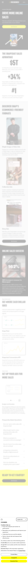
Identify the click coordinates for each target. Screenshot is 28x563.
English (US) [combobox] (19, 519)
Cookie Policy (21, 550)
